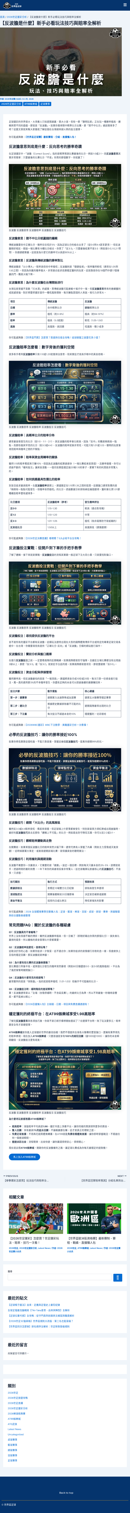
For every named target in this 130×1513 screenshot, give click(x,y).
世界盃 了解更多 (65, 1476)
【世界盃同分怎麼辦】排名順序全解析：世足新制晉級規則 (39, 1326)
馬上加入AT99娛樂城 (24, 1157)
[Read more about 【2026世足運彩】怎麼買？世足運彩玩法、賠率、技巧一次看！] (36, 1218)
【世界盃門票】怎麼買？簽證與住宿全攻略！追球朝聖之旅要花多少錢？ (63, 337)
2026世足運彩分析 (17, 17)
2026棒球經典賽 (16, 1413)
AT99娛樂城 (30, 104)
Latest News (44, 1248)
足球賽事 (45, 104)
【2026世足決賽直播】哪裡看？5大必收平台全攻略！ (53, 538)
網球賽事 (12, 1450)
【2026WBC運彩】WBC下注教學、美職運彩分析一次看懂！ (57, 725)
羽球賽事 (12, 1455)
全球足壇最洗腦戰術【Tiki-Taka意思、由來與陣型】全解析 (39, 1310)
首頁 (2, 17)
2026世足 (13, 1248)
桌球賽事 (12, 1439)
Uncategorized (16, 1434)
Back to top (65, 1492)
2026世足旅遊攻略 (18, 1397)
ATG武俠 (12, 1424)
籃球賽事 (12, 1445)
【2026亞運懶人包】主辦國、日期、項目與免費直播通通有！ (58, 1004)
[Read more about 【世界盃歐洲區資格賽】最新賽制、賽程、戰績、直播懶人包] (94, 1218)
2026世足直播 (15, 1403)
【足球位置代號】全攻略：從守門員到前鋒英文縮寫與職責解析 (41, 1315)
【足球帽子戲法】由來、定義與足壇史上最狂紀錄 (34, 1305)
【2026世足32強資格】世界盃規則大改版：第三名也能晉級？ (40, 1321)
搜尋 (10, 1271)
